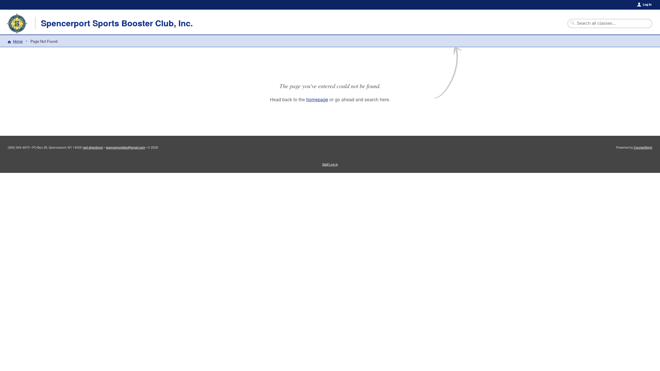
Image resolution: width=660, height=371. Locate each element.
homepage (317, 99)
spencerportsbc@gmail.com (125, 147)
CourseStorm (643, 147)
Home (18, 41)
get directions (93, 147)
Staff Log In (330, 164)
